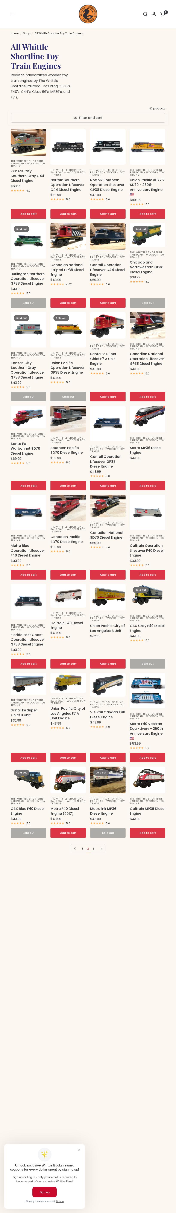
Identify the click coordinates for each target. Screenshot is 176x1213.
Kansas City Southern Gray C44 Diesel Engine (27, 176)
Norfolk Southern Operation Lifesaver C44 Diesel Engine (67, 185)
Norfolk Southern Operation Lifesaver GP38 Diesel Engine (107, 185)
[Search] (145, 14)
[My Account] (154, 14)
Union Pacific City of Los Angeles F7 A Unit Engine (67, 713)
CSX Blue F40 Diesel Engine (27, 811)
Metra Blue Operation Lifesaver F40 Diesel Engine (28, 550)
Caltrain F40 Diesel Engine (66, 625)
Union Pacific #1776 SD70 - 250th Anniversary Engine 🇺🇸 (147, 187)
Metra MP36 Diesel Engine (145, 450)
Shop (26, 33)
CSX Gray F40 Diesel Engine (147, 628)
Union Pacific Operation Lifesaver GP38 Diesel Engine (67, 368)
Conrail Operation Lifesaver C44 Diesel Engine (107, 270)
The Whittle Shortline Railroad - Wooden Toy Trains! (28, 163)
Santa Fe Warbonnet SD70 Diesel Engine (25, 448)
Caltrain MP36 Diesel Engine (147, 811)
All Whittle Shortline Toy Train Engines (59, 33)
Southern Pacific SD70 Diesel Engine (66, 450)
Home (14, 33)
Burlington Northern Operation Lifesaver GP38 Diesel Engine (28, 279)
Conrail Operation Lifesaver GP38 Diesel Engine (105, 461)
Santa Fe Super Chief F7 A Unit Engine (103, 359)
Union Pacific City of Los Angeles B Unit (107, 628)
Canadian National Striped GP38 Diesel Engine (67, 270)
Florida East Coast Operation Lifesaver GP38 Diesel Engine (28, 640)
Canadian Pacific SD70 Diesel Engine (66, 539)
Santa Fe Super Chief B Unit (24, 712)
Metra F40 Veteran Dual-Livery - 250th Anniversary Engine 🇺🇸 (146, 731)
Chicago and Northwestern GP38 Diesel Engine (146, 267)
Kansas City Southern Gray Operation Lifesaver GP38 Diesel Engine (28, 370)
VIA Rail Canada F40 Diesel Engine (107, 714)
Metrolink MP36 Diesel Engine (103, 811)
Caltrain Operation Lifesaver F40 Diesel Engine (147, 550)
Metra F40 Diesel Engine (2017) (64, 811)
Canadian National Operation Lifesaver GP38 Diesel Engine (147, 359)
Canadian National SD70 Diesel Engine (106, 535)
